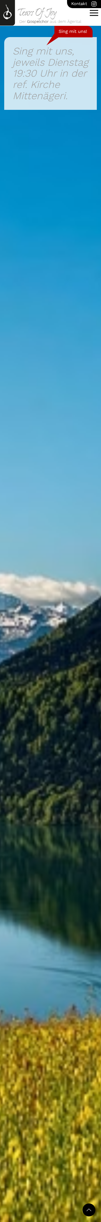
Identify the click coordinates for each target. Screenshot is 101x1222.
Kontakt (79, 3)
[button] (94, 13)
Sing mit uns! (73, 31)
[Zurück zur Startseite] (40, 13)
